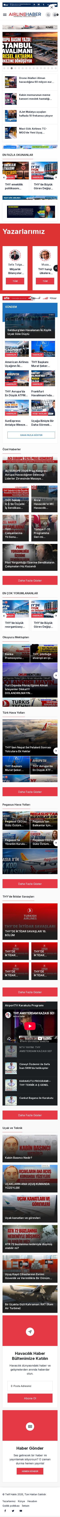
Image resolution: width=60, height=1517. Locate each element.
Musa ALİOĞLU (45, 264)
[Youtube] (21, 1510)
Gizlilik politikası (11, 1505)
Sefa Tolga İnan (15, 264)
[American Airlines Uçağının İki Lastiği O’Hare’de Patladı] (17, 354)
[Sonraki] (55, 177)
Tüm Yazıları (15, 282)
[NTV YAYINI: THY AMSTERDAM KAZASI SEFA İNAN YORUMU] (30, 1051)
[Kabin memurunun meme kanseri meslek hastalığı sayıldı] (30, 99)
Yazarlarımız (9, 1501)
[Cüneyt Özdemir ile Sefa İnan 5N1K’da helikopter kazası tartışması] (30, 1068)
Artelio (50, 1494)
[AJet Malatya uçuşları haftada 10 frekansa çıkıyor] (30, 116)
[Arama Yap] (48, 14)
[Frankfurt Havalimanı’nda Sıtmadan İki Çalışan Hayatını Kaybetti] (43, 383)
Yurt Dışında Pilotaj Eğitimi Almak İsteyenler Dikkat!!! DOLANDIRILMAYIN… (26, 689)
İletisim (25, 1505)
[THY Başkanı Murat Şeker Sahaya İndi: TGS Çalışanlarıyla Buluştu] (43, 354)
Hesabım (32, 1501)
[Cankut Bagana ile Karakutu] (30, 1102)
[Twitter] (13, 1510)
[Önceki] (4, 177)
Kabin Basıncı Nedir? (18, 1158)
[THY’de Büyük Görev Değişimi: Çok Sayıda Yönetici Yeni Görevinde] (15, 177)
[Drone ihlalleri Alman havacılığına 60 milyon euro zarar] (30, 82)
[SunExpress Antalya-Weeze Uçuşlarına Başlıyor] (17, 413)
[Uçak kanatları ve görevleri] (30, 1209)
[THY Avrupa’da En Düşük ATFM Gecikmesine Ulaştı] (17, 383)
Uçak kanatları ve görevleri (22, 1218)
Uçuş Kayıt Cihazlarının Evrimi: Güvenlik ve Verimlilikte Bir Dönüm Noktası (27, 1278)
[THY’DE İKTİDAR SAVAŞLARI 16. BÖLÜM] (30, 921)
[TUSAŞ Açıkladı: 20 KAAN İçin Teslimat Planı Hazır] (44, 177)
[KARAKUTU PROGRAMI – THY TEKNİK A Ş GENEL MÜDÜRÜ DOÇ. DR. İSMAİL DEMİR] (30, 1085)
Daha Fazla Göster (31, 435)
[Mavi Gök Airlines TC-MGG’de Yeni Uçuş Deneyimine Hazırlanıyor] (30, 132)
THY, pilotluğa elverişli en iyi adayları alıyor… (43, 657)
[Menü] (4, 15)
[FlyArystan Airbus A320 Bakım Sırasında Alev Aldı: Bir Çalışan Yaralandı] (30, 48)
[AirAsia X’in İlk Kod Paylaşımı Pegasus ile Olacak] (30, 867)
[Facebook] (5, 1510)
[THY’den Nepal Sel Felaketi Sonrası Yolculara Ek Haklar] (30, 737)
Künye (21, 1501)
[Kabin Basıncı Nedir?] (30, 1148)
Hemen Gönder (30, 1471)
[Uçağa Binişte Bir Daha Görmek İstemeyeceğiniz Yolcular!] (43, 413)
